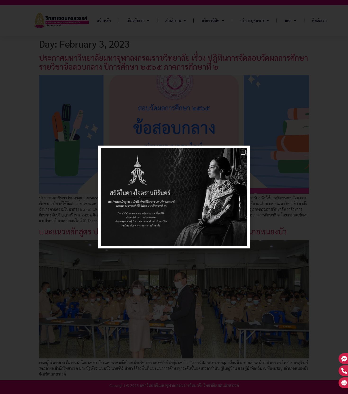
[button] (243, 152)
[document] (174, 197)
